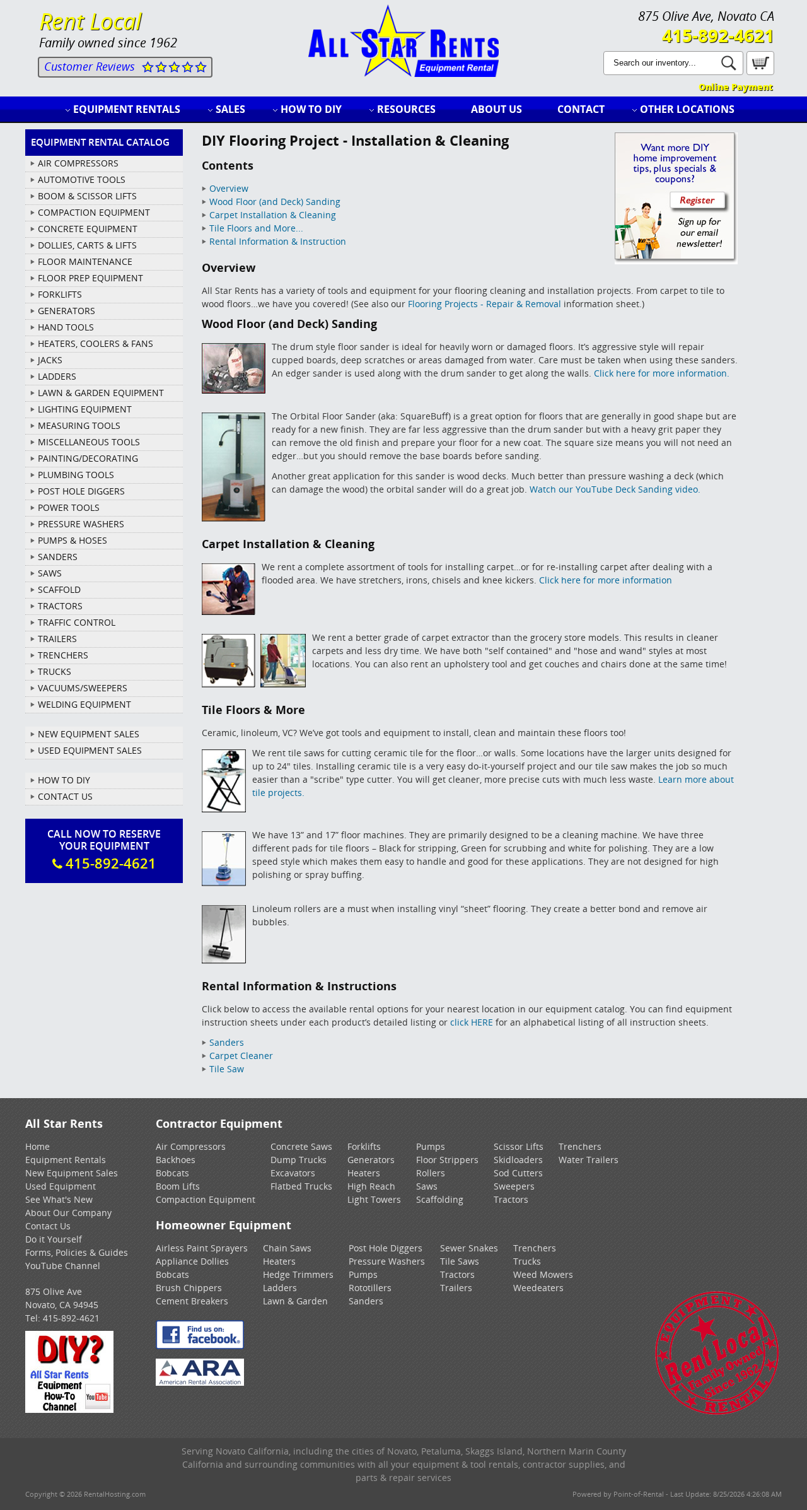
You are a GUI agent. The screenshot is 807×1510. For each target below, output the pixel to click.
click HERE (471, 1022)
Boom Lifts (178, 1186)
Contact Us (65, 796)
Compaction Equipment (205, 1199)
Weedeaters (538, 1288)
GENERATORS (66, 311)
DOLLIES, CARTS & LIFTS (87, 245)
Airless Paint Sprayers (202, 1248)
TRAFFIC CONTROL (76, 622)
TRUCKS (54, 671)
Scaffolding (439, 1199)
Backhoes (175, 1160)
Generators (371, 1160)
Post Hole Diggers (385, 1248)
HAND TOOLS (66, 327)
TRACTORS (60, 606)
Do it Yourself (53, 1239)
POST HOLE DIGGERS (81, 491)
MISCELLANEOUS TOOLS (89, 442)
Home (37, 1146)
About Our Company (68, 1213)
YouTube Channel (62, 1266)
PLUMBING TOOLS (76, 475)
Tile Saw (226, 1069)
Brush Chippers (189, 1288)
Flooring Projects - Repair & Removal (484, 304)
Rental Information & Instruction (277, 241)
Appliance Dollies (192, 1261)
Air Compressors (191, 1146)
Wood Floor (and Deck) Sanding (274, 202)
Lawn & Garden (295, 1301)
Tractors (511, 1199)
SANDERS (58, 557)
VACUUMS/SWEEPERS (82, 688)
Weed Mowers (543, 1274)
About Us (496, 109)
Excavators (292, 1173)
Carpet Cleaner (241, 1056)
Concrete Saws (301, 1146)
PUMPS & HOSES (72, 540)
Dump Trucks (298, 1160)
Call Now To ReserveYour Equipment (104, 849)
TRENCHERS (63, 655)
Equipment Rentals (126, 109)
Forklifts (364, 1146)
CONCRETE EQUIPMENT (87, 229)
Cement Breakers (192, 1301)
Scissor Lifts (518, 1146)
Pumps (430, 1146)
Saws (427, 1186)
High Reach (371, 1186)
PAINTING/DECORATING (88, 458)
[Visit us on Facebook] (200, 1346)
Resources (406, 109)
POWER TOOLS (69, 507)
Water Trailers (588, 1160)
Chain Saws (287, 1248)
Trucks (527, 1261)
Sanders (226, 1042)
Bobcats (172, 1173)
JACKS (50, 360)
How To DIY (64, 780)
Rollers (430, 1173)
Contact (581, 109)
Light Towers (374, 1199)
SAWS (50, 573)
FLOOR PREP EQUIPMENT (90, 278)
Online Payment (735, 87)
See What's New (59, 1199)
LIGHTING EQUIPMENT (85, 409)
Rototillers (370, 1288)
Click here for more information (605, 580)
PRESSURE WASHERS (81, 524)
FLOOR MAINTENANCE (85, 261)
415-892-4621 (718, 35)
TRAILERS (57, 639)
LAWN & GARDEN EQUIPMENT (101, 393)
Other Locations (687, 109)
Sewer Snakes (469, 1248)
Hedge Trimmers (298, 1274)
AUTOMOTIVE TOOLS (81, 179)
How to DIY (311, 109)
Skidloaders (518, 1160)
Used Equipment (60, 1186)
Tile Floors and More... (256, 228)
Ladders (280, 1288)
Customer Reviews (89, 66)
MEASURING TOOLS (79, 425)
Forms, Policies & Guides (76, 1252)
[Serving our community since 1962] (717, 1413)
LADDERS (57, 376)
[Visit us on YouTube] (69, 1409)
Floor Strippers (447, 1160)
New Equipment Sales (88, 734)
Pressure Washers (387, 1261)
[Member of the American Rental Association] (200, 1382)
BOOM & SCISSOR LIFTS (87, 196)
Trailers (456, 1288)
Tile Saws (459, 1261)
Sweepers (514, 1186)
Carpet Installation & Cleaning (272, 215)
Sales (230, 109)
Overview (228, 188)
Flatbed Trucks (301, 1186)
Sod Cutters (518, 1173)
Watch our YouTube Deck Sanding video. (615, 489)
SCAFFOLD (59, 589)
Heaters (363, 1173)
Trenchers (580, 1146)
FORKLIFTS (60, 294)
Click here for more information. (661, 373)
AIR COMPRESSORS (78, 163)
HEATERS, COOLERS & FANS (95, 343)
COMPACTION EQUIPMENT (94, 212)
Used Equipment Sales (90, 750)
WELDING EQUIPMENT (84, 704)
